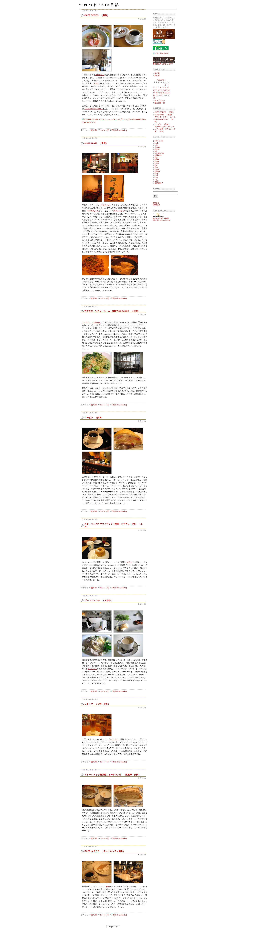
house (157, 161)
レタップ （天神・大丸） (97, 704)
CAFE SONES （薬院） (96, 15)
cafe (156, 145)
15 (166, 90)
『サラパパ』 (113, 739)
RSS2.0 (156, 203)
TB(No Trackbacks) (119, 130)
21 (164, 93)
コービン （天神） (94, 417)
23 (168, 93)
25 (156, 95)
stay (156, 177)
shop (156, 173)
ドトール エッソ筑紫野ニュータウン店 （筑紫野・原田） (112, 774)
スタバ (129, 562)
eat (156, 151)
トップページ (160, 100)
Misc (156, 167)
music (157, 169)
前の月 (157, 76)
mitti (108, 886)
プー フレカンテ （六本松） (98, 600)
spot (156, 175)
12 (159, 90)
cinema (157, 147)
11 (156, 90)
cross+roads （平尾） (96, 143)
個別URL (94, 130)
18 (156, 93)
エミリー (85, 322)
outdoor (157, 171)
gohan (157, 159)
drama (157, 149)
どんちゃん (105, 205)
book (156, 143)
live (156, 165)
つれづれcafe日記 (99, 5)
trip (156, 179)
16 (168, 90)
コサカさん (99, 75)
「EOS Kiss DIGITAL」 (93, 109)
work (156, 181)
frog (156, 157)
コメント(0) (104, 130)
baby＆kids (159, 141)
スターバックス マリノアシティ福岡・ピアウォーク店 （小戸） (165, 129)
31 (154, 98)
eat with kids (159, 153)
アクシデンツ (119, 211)
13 (161, 90)
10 (154, 90)
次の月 (157, 73)
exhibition (158, 155)
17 (154, 93)
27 (161, 95)
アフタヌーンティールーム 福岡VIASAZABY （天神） (112, 311)
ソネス (96, 83)
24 (154, 95)
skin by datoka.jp (161, 220)
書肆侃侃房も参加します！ (163, 64)
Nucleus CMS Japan (161, 218)
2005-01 (161, 80)
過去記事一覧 (160, 103)
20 (161, 93)
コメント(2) (104, 405)
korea (157, 163)
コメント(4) (104, 762)
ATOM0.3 (156, 205)
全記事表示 (159, 183)
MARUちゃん (93, 211)
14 (164, 90)
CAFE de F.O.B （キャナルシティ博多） (104, 851)
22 (166, 93)
